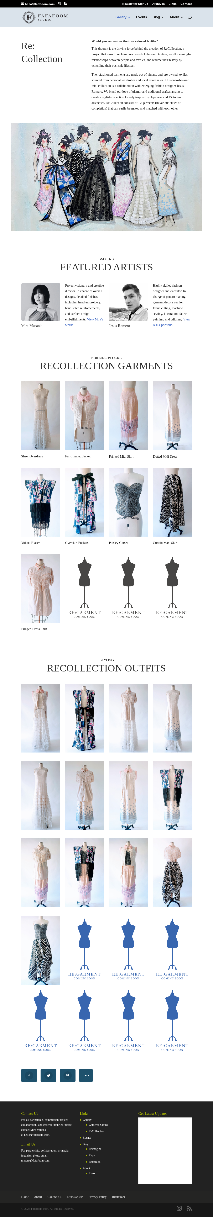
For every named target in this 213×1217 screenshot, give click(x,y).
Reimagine (95, 1148)
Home (25, 1197)
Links (173, 3)
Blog (156, 17)
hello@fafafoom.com (36, 1134)
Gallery (120, 17)
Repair (93, 1155)
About (174, 17)
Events (141, 17)
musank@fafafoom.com (35, 1160)
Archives (158, 3)
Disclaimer (118, 1197)
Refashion (94, 1161)
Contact (186, 3)
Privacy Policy (97, 1197)
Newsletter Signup (135, 3)
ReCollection (96, 1131)
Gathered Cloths (98, 1124)
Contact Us (54, 1197)
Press (92, 1173)
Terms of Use (75, 1197)
